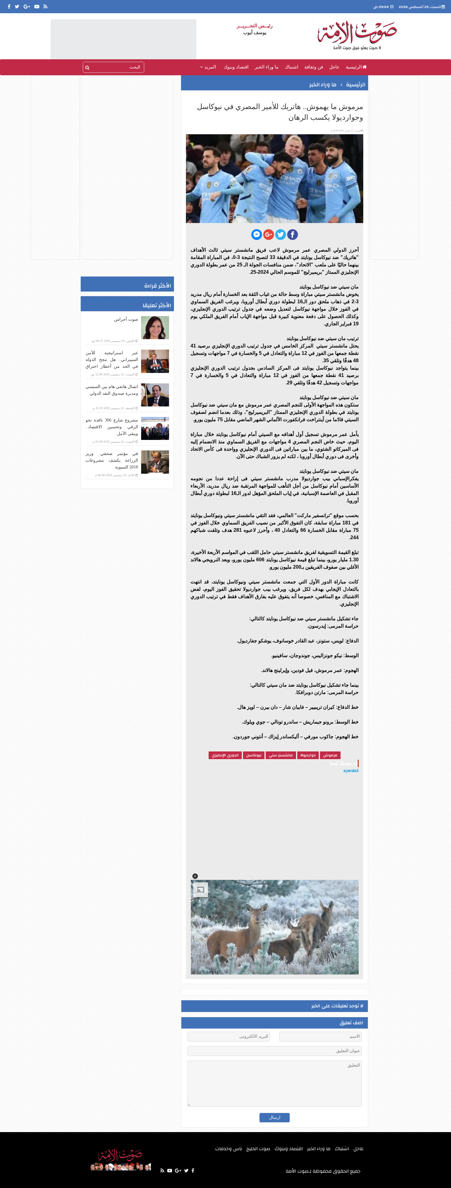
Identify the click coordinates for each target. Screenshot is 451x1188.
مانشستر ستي (281, 755)
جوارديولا (308, 755)
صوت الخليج (258, 1148)
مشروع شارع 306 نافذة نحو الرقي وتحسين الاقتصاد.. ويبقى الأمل (112, 427)
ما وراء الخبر (267, 67)
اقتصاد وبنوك (236, 67)
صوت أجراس (126, 319)
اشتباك (291, 67)
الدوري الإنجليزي (225, 755)
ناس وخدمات (228, 1148)
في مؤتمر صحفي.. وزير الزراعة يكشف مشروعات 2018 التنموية (112, 460)
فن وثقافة (313, 67)
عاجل (334, 67)
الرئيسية (354, 67)
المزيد (209, 67)
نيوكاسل (253, 755)
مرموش (330, 755)
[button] (195, 876)
